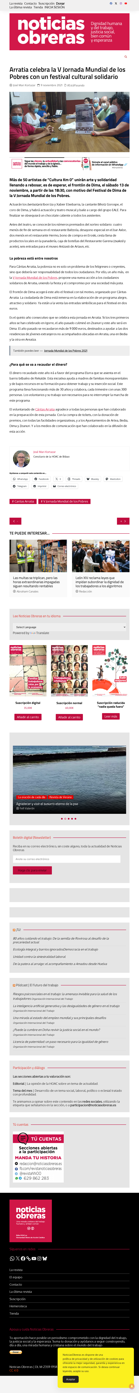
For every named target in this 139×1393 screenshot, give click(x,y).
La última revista (20, 7)
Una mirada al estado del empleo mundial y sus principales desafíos (59, 1018)
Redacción (85, 591)
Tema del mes (22, 1090)
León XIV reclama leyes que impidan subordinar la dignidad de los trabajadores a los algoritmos (100, 582)
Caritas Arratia (24, 501)
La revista (16, 3)
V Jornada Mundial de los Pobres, (35, 277)
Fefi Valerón (27, 808)
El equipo (15, 1277)
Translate (42, 633)
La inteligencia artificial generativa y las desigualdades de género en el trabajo (66, 1006)
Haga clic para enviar (32, 870)
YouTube (126, 3)
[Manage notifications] (132, 1386)
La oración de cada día (31, 797)
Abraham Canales (27, 591)
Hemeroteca (18, 1306)
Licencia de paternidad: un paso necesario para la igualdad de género (60, 1042)
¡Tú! (18, 929)
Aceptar (70, 1379)
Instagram (121, 3)
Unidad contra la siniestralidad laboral (39, 956)
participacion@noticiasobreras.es (93, 1105)
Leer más (111, 716)
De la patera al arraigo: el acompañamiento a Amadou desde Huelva (60, 964)
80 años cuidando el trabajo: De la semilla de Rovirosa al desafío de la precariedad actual (61, 940)
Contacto (30, 3)
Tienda (38, 7)
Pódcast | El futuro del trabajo (37, 985)
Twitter (116, 3)
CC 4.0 (13, 1370)
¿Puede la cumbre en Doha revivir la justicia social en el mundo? (56, 1030)
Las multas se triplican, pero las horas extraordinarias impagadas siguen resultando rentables (36, 582)
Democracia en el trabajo (80, 949)
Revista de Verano (60, 797)
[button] (62, 819)
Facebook (111, 3)
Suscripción (46, 3)
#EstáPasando (75, 85)
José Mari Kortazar (24, 85)
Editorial (18, 1083)
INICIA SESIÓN (55, 7)
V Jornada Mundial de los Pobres (65, 501)
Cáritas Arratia (45, 409)
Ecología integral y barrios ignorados (38, 949)
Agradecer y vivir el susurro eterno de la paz (47, 803)
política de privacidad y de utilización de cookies (90, 1358)
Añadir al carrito (28, 717)
